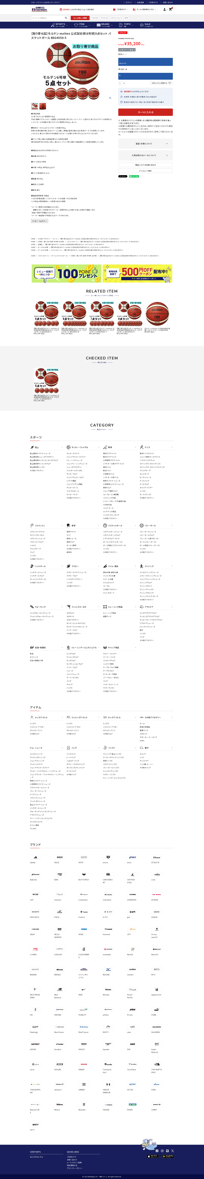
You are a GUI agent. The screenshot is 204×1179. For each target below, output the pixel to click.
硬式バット (107, 467)
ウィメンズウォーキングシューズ (41, 616)
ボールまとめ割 (43, 247)
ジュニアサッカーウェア (75, 477)
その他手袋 (107, 504)
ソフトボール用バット (111, 477)
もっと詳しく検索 (80, 17)
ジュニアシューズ (73, 674)
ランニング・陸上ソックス (112, 754)
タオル (142, 740)
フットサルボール (73, 491)
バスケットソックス (110, 764)
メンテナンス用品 (109, 511)
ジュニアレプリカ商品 (75, 484)
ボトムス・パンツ (36, 730)
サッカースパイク (73, 453)
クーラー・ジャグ (109, 657)
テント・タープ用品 (110, 674)
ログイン (129, 2)
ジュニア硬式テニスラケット (150, 457)
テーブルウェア (108, 671)
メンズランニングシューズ (149, 572)
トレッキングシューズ (147, 626)
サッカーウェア (72, 474)
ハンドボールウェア (37, 576)
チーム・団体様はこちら (143, 9)
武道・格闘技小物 (36, 660)
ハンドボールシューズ (38, 572)
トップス (33, 723)
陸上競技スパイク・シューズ (40, 453)
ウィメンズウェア (73, 657)
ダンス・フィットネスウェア (76, 623)
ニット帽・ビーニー (146, 764)
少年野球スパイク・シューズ (113, 484)
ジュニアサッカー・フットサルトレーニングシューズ (47, 775)
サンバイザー (144, 761)
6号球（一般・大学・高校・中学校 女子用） (51, 242)
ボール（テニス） (146, 494)
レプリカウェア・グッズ (111, 538)
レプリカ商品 (71, 481)
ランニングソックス (146, 589)
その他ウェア (35, 734)
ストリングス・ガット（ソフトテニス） (152, 467)
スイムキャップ (108, 582)
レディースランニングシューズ (151, 576)
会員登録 (140, 2)
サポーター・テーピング (148, 737)
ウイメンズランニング (37, 757)
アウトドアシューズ (147, 623)
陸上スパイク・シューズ (38, 804)
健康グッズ (107, 616)
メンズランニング (36, 754)
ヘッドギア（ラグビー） (75, 579)
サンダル (33, 828)
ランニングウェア (146, 582)
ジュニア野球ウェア (110, 491)
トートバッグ (71, 757)
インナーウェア (72, 630)
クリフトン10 (104, 18)
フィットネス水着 (109, 576)
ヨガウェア (70, 613)
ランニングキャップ (146, 593)
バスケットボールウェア (112, 535)
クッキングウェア (109, 660)
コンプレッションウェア (75, 664)
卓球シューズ (71, 538)
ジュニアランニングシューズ (150, 579)
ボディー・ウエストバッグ (76, 764)
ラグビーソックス (109, 774)
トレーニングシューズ (74, 460)
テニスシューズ (145, 477)
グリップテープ (145, 470)
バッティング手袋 (109, 498)
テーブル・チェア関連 (111, 667)
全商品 (40, 244)
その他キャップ (145, 767)
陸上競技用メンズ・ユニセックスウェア (44, 460)
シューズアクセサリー (74, 467)
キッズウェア (71, 660)
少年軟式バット (109, 474)
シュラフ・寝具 (108, 664)
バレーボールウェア (147, 535)
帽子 (141, 630)
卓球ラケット (71, 531)
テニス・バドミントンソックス (113, 757)
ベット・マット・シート (111, 684)
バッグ (32, 552)
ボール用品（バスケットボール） (114, 545)
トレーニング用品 (109, 613)
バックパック (71, 754)
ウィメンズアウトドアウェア (150, 616)
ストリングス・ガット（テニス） (150, 463)
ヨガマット (70, 616)
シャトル (33, 545)
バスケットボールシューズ (112, 531)
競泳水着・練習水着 (110, 572)
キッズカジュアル (36, 821)
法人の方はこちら (36, 1157)
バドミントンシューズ (116, 18)
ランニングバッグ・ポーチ (149, 596)
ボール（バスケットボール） (59, 256)
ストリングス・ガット (37, 535)
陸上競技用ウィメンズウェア (40, 463)
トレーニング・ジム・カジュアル (41, 818)
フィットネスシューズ (37, 801)
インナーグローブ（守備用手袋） (115, 501)
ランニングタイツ (146, 586)
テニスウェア (144, 484)
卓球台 (69, 552)
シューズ (70, 671)
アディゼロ (95, 18)
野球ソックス (108, 761)
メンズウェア (71, 653)
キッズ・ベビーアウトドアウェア (151, 620)
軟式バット (107, 470)
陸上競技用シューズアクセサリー (42, 457)
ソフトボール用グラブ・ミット (113, 463)
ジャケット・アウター (37, 727)
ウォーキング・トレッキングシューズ (43, 811)
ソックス (143, 491)
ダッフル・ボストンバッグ (75, 767)
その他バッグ (71, 774)
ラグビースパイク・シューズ (76, 572)
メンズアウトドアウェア (148, 613)
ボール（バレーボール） (148, 542)
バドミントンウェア (37, 542)
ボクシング (34, 657)
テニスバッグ (144, 481)
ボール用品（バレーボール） (150, 545)
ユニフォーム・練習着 (111, 494)
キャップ (70, 684)
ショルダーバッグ (73, 761)
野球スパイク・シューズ (111, 481)
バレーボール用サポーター (150, 538)
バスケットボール (72, 242)
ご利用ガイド (153, 2)
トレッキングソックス (110, 771)
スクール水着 (108, 579)
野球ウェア (107, 487)
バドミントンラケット (37, 531)
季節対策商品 (145, 727)
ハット (142, 757)
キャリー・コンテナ (110, 653)
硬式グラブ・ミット (109, 453)
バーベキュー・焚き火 (111, 677)
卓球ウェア (71, 542)
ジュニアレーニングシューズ (77, 463)
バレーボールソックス (111, 767)
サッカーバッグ (72, 494)
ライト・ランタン (109, 688)
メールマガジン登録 (74, 1162)
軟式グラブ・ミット (109, 457)
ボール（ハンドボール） (38, 579)
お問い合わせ (168, 2)
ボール (55, 239)
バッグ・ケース (108, 508)
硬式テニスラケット (147, 453)
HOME (33, 239)
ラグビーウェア (72, 576)
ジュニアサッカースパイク (76, 457)
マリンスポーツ (108, 593)
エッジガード (144, 474)
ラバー (69, 535)
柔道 (31, 653)
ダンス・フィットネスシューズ (77, 626)
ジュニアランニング (37, 761)
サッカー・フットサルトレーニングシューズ (45, 771)
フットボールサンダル (74, 470)
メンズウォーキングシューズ (40, 613)
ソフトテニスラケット (147, 460)
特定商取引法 (72, 1165)
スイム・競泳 (34, 825)
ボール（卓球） (72, 545)
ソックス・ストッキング (111, 515)
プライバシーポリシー (75, 1168)
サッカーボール (72, 487)
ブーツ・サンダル (73, 677)
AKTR (126, 18)
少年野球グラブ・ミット (111, 460)
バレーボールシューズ (148, 531)
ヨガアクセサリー (73, 620)
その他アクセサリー (44, 239)
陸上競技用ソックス (37, 467)
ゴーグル (106, 586)
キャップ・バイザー (146, 487)
